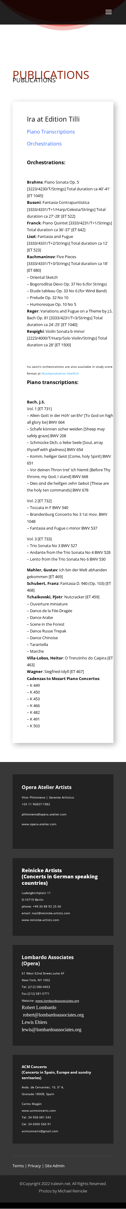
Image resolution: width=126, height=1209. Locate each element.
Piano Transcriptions (51, 131)
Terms (18, 1165)
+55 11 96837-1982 (36, 804)
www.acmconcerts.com (39, 1110)
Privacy (34, 1165)
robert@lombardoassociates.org (53, 1014)
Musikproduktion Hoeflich (60, 373)
